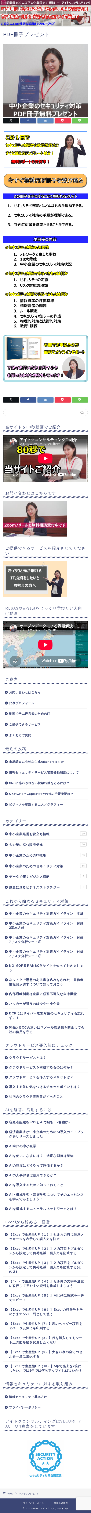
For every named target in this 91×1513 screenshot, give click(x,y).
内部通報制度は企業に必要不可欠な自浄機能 (43, 994)
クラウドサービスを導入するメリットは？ (41, 1077)
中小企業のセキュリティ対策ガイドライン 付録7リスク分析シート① (46, 940)
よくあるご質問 (20, 735)
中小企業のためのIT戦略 (47, 855)
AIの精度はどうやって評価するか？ (36, 1165)
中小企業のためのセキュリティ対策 (47, 866)
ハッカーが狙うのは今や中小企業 (34, 1003)
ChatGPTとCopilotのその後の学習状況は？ (41, 793)
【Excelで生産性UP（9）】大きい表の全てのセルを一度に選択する (46, 1354)
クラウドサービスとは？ (27, 1057)
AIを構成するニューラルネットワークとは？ (43, 1208)
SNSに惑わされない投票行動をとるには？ (39, 783)
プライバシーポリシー (25, 1407)
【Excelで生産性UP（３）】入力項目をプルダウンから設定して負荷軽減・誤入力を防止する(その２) (46, 1267)
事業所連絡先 (61, 1503)
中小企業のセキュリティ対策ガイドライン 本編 (46, 913)
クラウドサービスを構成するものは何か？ (41, 1067)
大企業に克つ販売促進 (47, 844)
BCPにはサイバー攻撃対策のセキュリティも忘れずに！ (46, 1015)
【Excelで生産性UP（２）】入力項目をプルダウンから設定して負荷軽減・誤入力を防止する (46, 1251)
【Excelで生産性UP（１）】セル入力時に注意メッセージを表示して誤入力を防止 (46, 1237)
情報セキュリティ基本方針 (28, 1396)
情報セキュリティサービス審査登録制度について (44, 772)
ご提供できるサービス (25, 724)
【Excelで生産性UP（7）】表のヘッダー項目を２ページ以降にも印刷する (46, 1326)
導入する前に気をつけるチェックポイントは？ (44, 1086)
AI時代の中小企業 (22, 1146)
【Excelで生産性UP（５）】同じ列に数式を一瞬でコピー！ (46, 1298)
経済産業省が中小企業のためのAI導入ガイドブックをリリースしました (46, 1134)
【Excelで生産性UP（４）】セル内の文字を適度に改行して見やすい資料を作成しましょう (46, 1283)
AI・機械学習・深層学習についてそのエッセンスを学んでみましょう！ (46, 1197)
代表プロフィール (21, 703)
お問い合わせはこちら (25, 692)
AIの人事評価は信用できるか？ (33, 1175)
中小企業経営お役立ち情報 (47, 834)
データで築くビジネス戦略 (46, 876)
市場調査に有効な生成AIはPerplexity (36, 761)
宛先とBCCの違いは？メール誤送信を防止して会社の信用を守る (46, 1030)
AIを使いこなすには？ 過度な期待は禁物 (41, 1155)
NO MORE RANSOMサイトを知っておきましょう (46, 968)
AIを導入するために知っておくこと (36, 1185)
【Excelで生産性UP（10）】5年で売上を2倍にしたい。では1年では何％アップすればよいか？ (45, 1368)
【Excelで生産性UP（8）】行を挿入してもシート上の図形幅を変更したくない (46, 1340)
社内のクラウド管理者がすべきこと (36, 1096)
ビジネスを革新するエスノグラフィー (36, 804)
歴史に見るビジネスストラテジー (46, 887)
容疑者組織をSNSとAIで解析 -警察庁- (39, 1122)
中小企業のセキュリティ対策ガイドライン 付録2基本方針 (46, 925)
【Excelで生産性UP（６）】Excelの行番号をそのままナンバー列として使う (46, 1312)
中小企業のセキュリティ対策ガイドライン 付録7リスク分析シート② (46, 954)
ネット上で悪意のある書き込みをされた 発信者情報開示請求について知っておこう (46, 982)
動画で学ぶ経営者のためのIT (29, 713)
